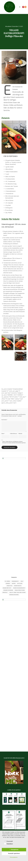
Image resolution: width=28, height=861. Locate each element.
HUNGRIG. (8, 583)
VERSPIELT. (5, 592)
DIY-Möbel (7, 581)
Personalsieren (14, 857)
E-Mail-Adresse (13, 433)
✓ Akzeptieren (14, 849)
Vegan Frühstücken (20, 590)
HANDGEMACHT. (15, 581)
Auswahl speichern (14, 853)
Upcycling (19, 583)
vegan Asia (9, 585)
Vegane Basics (17, 585)
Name (3, 433)
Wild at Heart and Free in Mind (17, 592)
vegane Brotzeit (7, 588)
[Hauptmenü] (19, 7)
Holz (22, 581)
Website (20, 433)
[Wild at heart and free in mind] (9, 7)
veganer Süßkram (8, 590)
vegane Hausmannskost (19, 588)
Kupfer (13, 583)
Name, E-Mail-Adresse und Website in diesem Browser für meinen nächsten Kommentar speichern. (14, 442)
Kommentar (4, 419)
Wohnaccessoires (14, 594)
